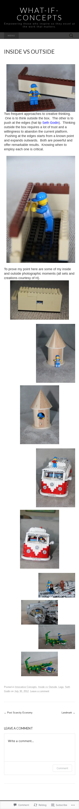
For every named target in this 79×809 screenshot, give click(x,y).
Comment (62, 768)
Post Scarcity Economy (18, 712)
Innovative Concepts (26, 687)
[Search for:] (71, 35)
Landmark (68, 712)
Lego (61, 687)
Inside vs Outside (47, 687)
